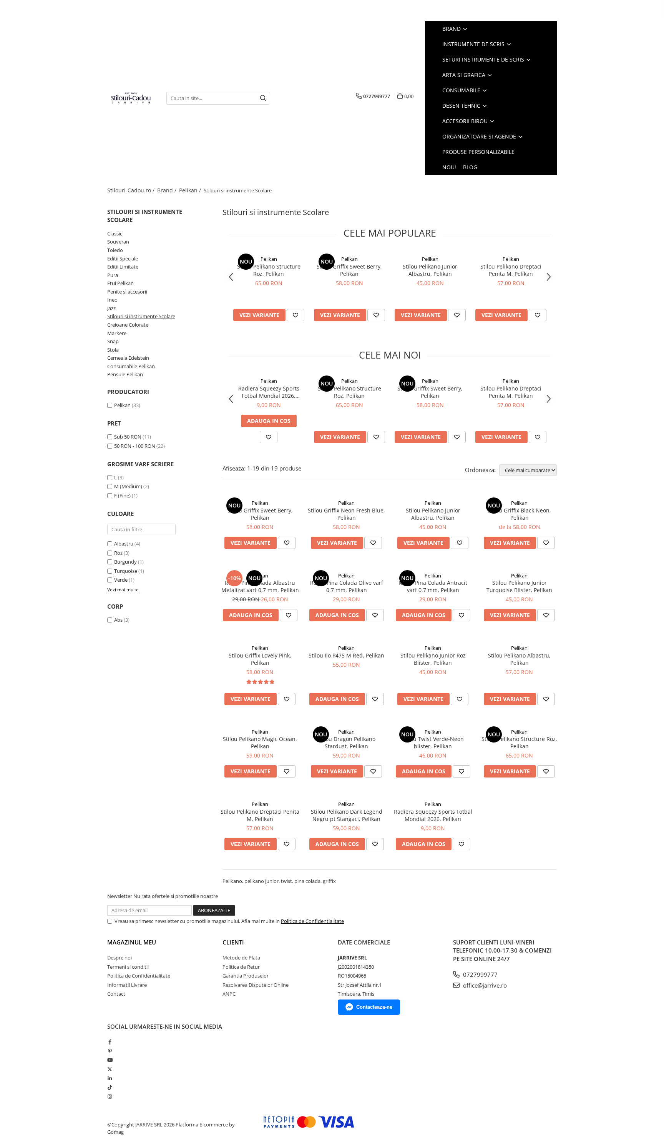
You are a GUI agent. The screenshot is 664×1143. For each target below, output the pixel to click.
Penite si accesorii (127, 291)
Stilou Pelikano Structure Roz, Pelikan (268, 270)
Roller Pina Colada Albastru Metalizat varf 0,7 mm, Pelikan (260, 586)
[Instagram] (109, 1096)
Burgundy (125, 561)
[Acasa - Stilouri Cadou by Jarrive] (131, 98)
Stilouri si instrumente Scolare (141, 316)
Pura (112, 275)
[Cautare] (263, 98)
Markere (116, 333)
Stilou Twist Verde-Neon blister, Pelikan (433, 742)
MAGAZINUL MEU (131, 942)
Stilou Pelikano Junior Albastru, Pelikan (430, 270)
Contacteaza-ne (374, 1007)
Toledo (115, 250)
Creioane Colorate (127, 324)
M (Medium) (128, 486)
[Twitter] (109, 1069)
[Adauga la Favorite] (295, 315)
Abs (118, 619)
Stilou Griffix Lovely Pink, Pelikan (260, 659)
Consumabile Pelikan (131, 366)
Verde (121, 579)
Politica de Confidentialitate (312, 921)
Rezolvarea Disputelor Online (255, 984)
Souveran (118, 241)
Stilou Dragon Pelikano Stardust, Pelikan (346, 742)
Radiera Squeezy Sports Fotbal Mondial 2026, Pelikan (268, 392)
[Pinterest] (109, 1051)
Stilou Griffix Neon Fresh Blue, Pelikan (346, 514)
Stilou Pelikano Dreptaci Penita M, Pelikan (510, 270)
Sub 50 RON (127, 436)
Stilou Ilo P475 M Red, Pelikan (346, 655)
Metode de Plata (241, 957)
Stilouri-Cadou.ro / (131, 190)
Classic (114, 233)
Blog (470, 167)
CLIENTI (233, 942)
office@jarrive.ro (484, 985)
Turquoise (125, 570)
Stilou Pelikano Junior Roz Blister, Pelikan (433, 659)
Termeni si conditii (128, 966)
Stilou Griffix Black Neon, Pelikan (519, 514)
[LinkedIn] (109, 1078)
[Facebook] (109, 1041)
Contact (116, 993)
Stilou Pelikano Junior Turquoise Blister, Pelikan (519, 586)
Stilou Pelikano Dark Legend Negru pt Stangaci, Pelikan (346, 815)
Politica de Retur (241, 966)
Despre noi (119, 957)
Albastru (123, 543)
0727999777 (479, 974)
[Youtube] (109, 1059)
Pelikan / (191, 190)
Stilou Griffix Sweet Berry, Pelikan (349, 270)
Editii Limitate (122, 266)
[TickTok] (109, 1087)
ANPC (229, 993)
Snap (113, 341)
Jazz (111, 308)
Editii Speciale (122, 258)
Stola (113, 349)
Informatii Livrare (127, 984)
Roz (118, 552)
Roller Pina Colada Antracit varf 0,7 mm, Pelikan (432, 586)
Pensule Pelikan (125, 374)
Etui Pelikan (120, 283)
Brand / (167, 190)
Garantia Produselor (245, 975)
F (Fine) (122, 495)
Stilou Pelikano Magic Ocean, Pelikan (260, 742)
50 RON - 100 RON (134, 445)
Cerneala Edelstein (128, 357)
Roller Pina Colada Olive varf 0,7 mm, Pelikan (346, 586)
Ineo (112, 299)
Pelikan (122, 405)
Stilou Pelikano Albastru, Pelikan (519, 659)
